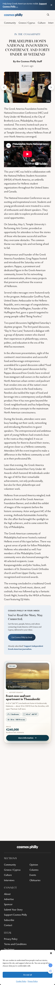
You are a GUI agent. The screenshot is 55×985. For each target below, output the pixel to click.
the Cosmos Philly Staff (29, 61)
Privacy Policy (33, 981)
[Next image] (51, 87)
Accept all (27, 975)
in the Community (27, 34)
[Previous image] (4, 87)
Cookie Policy (21, 981)
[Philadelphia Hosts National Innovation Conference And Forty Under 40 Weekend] (27, 87)
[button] (51, 953)
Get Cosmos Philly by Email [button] (21, 637)
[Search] (48, 15)
